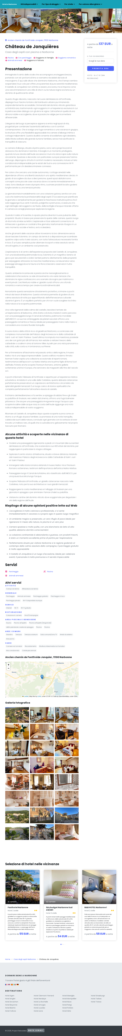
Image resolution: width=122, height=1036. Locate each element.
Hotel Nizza (66, 1002)
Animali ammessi (15, 60)
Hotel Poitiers (67, 1008)
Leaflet (26, 696)
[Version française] (6, 985)
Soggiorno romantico (67, 58)
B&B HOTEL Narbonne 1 (95, 907)
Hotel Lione (38, 1011)
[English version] (9, 985)
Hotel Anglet (10, 998)
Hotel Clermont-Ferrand (44, 995)
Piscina (11, 58)
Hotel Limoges (40, 1005)
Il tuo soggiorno (95, 56)
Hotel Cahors (10, 1011)
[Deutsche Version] (18, 985)
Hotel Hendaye (40, 998)
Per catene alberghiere (89, 4)
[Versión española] (12, 985)
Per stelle (68, 4)
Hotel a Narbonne (9, 4)
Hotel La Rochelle (41, 1002)
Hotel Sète (66, 1011)
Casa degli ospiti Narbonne (25, 959)
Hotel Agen (9, 995)
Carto (39, 696)
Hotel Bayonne (11, 1005)
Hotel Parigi (67, 1005)
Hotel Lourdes (39, 1008)
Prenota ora (100, 68)
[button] (2, 20)
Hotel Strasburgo (98, 995)
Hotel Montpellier (69, 998)
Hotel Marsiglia (68, 995)
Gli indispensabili (28, 4)
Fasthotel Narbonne (18, 907)
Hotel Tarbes (96, 998)
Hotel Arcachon (11, 1002)
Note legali (35, 1030)
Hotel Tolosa (96, 1002)
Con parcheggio (25, 58)
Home (7, 959)
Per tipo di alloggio (50, 4)
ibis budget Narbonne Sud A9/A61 (59, 908)
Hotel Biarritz (10, 1008)
